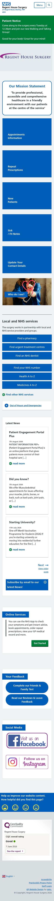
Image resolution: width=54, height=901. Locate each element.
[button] (27, 405)
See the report (14, 851)
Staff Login (47, 886)
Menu (40, 5)
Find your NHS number (27, 367)
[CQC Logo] (13, 827)
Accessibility (46, 879)
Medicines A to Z (27, 385)
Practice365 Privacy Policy (40, 883)
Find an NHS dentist (27, 355)
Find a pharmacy (27, 338)
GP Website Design (35, 889)
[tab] (27, 584)
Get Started (40, 643)
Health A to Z (27, 376)
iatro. (49, 889)
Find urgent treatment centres (27, 347)
